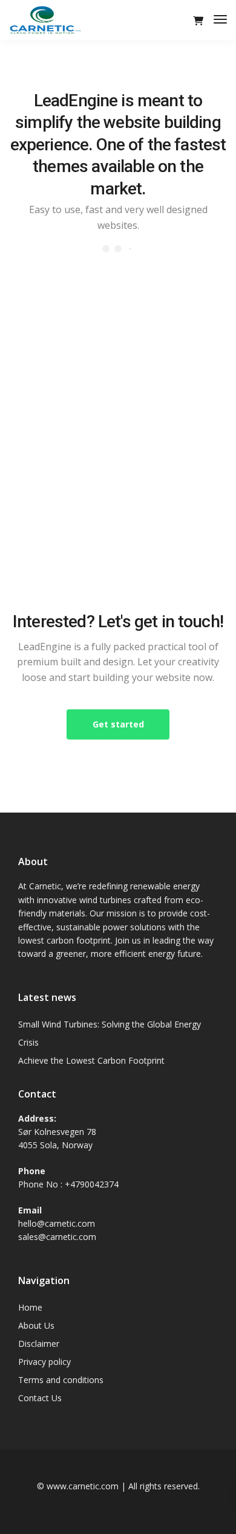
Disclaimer (38, 1343)
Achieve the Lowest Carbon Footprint (91, 1060)
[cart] (198, 21)
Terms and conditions (60, 1379)
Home (30, 1307)
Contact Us (40, 1398)
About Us (36, 1325)
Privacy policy (44, 1361)
